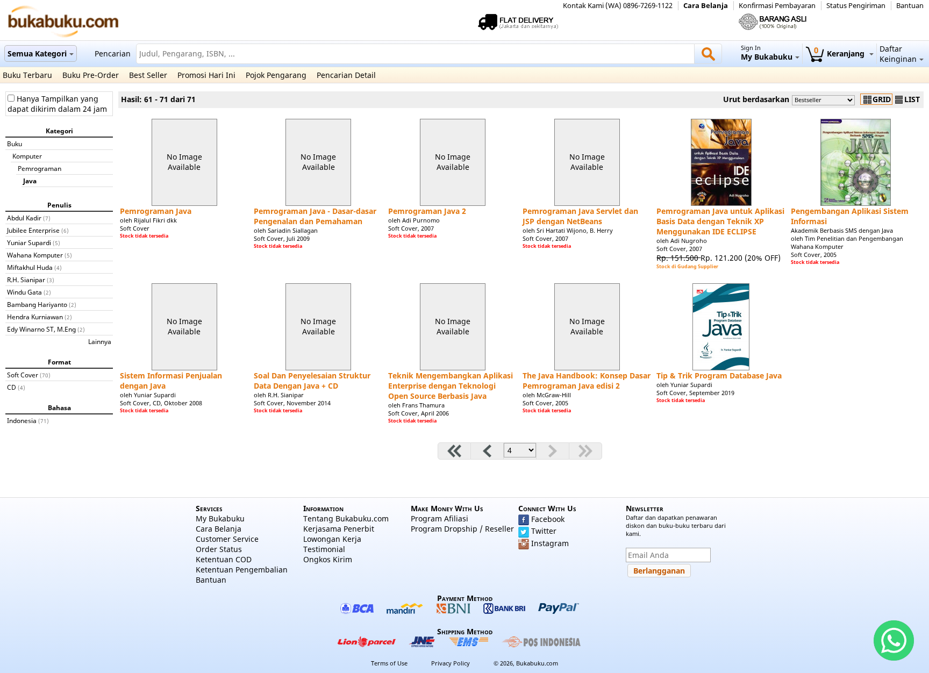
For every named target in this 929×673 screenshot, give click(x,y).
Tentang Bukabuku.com (346, 518)
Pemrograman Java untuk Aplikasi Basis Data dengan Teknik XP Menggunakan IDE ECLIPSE (720, 221)
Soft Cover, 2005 (814, 254)
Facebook (547, 519)
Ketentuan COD (224, 559)
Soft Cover (22, 374)
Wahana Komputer (35, 254)
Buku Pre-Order (90, 75)
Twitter (543, 531)
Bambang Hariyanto (37, 304)
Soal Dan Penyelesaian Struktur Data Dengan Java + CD (312, 380)
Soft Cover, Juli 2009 (282, 238)
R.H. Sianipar (26, 279)
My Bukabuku (220, 518)
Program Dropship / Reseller (462, 529)
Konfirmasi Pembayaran (777, 5)
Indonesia (22, 420)
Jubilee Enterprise (33, 230)
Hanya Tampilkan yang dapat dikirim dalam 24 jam (57, 104)
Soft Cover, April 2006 (418, 413)
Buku (14, 143)
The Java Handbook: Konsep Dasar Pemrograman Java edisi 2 (587, 380)
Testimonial (324, 549)
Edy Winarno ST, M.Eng (41, 329)
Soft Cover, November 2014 (292, 403)
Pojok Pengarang (276, 75)
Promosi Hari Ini (206, 75)
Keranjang (840, 53)
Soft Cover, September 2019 (695, 393)
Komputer (27, 156)
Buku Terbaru (27, 75)
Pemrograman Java (155, 211)
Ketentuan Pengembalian (242, 569)
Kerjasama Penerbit (338, 529)
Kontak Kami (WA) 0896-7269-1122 (618, 5)
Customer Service (227, 539)
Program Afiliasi (439, 518)
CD (11, 387)
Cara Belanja (705, 5)
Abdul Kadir (24, 217)
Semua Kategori (37, 53)
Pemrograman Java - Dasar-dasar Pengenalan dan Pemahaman (315, 216)
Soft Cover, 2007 (411, 228)
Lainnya (99, 341)
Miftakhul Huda (30, 267)
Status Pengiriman (855, 5)
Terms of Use (389, 663)
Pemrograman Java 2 (427, 211)
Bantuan (910, 5)
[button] (659, 570)
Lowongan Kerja (332, 539)
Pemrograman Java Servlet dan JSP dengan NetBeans (580, 216)
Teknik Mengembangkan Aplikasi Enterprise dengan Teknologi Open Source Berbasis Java (450, 385)
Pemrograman (39, 168)
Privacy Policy (450, 663)
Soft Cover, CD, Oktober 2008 (161, 403)
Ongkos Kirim (327, 559)
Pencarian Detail (346, 75)
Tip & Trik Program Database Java (719, 375)
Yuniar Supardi (29, 242)
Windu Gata (24, 292)
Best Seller (148, 75)
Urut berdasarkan (756, 99)
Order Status (219, 549)
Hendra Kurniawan (35, 316)
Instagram (550, 543)
